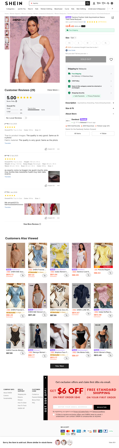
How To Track (22, 405)
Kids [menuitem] (72, 9)
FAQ (33, 403)
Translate (8, 143)
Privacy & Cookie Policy (81, 411)
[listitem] (15, 261)
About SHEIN (7, 393)
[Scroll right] (112, 9)
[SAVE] (111, 59)
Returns (20, 397)
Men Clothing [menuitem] (81, 9)
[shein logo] (13, 3)
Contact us (35, 394)
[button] (108, 3)
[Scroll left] (109, 9)
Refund (20, 400)
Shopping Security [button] (78, 93)
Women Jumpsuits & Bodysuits (43, 13)
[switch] (25, 118)
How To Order (22, 403)
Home (6, 13)
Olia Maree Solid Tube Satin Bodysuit (81, 352)
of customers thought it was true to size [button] (82, 47)
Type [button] (72, 37)
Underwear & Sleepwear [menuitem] (96, 9)
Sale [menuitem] (36, 9)
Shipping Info (22, 394)
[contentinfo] (89, 432)
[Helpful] (46, 149)
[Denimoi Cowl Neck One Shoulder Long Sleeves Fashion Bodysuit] (81, 255)
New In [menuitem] (30, 9)
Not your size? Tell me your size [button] (76, 53)
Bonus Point (36, 400)
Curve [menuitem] (67, 9)
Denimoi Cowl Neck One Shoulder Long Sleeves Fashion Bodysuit (81, 272)
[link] (99, 3)
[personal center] (94, 3)
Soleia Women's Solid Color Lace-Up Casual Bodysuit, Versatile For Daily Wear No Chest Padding (60, 272)
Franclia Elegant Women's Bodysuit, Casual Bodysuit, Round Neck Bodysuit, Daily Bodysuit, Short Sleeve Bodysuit (103, 270)
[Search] (87, 3)
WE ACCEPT (65, 427)
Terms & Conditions (98, 411)
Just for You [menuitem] (22, 9)
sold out (86, 59)
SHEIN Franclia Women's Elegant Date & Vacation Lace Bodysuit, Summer (15, 350)
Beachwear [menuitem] (59, 9)
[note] (103, 267)
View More (59, 366)
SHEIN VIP (21, 408)
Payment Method (37, 397)
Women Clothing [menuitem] (46, 9)
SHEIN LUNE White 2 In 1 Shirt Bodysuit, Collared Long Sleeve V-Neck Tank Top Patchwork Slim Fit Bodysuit (81, 310)
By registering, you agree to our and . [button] (79, 411)
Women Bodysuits (60, 13)
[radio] (69, 43)
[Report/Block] (58, 149)
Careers (6, 395)
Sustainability (7, 398)
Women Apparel (15, 13)
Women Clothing (26, 13)
